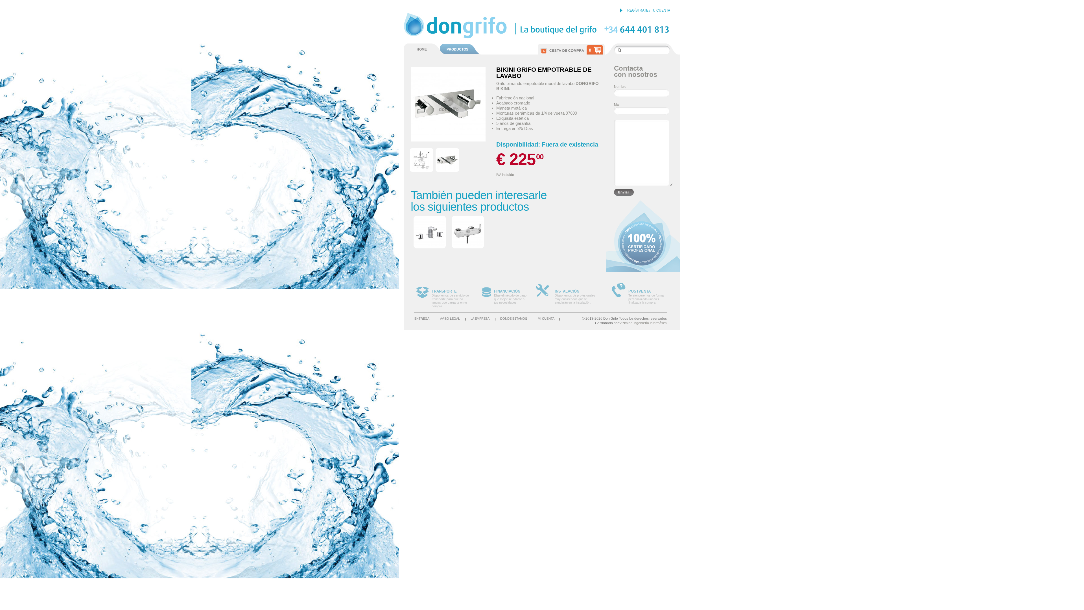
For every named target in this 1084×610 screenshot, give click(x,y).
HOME (422, 49)
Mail (617, 104)
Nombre (620, 87)
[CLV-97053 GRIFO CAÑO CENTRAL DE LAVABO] (430, 232)
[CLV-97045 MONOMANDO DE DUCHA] (468, 232)
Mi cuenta (546, 318)
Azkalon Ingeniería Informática (643, 323)
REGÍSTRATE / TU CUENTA (648, 10)
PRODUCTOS (457, 49)
